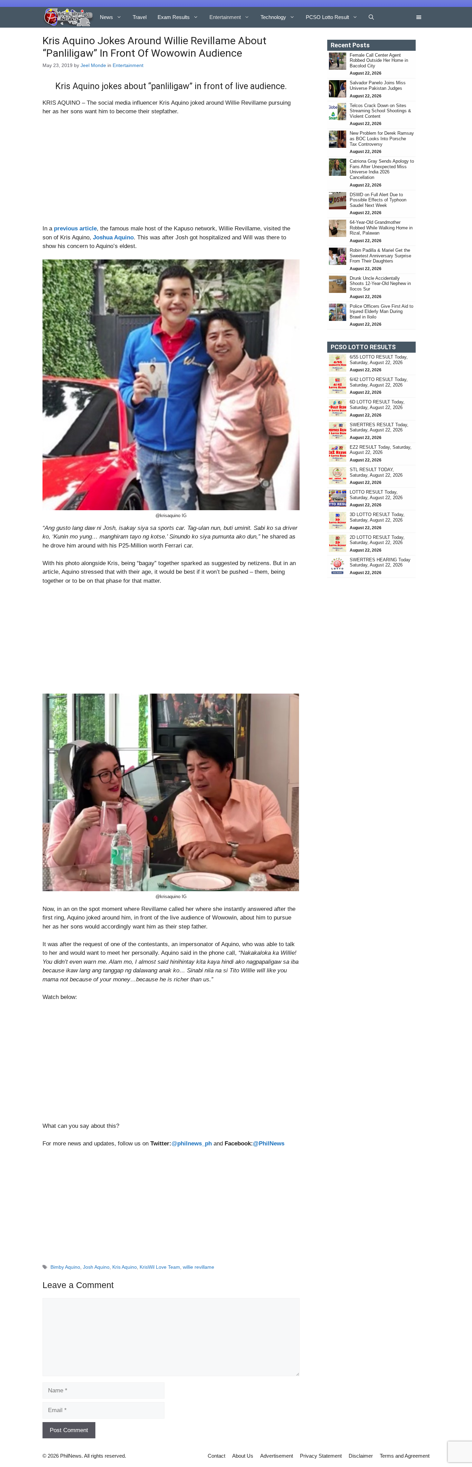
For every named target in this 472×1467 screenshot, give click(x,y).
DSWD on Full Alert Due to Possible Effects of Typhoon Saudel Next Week (378, 200)
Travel (140, 17)
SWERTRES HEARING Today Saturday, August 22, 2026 (380, 562)
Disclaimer (361, 1456)
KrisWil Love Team (160, 1267)
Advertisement (276, 1456)
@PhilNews (268, 1143)
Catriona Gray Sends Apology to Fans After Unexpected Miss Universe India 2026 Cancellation (382, 169)
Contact (216, 1456)
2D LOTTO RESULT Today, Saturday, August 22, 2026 (377, 540)
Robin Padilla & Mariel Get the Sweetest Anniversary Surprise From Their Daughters (380, 256)
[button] (371, 17)
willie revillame (198, 1267)
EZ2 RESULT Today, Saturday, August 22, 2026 (381, 450)
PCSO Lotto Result (327, 17)
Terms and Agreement (404, 1456)
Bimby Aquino (65, 1267)
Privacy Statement (321, 1456)
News (106, 17)
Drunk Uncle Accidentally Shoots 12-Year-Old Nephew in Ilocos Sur (380, 284)
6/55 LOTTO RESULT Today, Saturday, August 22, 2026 (379, 359)
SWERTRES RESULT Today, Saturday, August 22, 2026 (379, 427)
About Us (242, 1456)
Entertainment (225, 17)
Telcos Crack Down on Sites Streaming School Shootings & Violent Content (380, 111)
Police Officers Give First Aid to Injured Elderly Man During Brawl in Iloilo (381, 312)
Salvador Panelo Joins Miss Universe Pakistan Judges (378, 85)
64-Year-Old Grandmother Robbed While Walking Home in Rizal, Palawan (381, 228)
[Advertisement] (171, 173)
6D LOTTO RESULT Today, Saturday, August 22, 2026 (377, 404)
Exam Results (174, 17)
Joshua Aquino (113, 237)
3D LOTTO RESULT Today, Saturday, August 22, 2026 (377, 517)
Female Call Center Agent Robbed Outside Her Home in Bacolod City (379, 60)
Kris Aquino (124, 1267)
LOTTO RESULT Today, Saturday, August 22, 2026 (376, 494)
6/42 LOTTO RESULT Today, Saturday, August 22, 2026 (379, 382)
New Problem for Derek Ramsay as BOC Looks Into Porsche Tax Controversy (382, 138)
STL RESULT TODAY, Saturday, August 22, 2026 (376, 472)
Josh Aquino (96, 1267)
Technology (273, 17)
